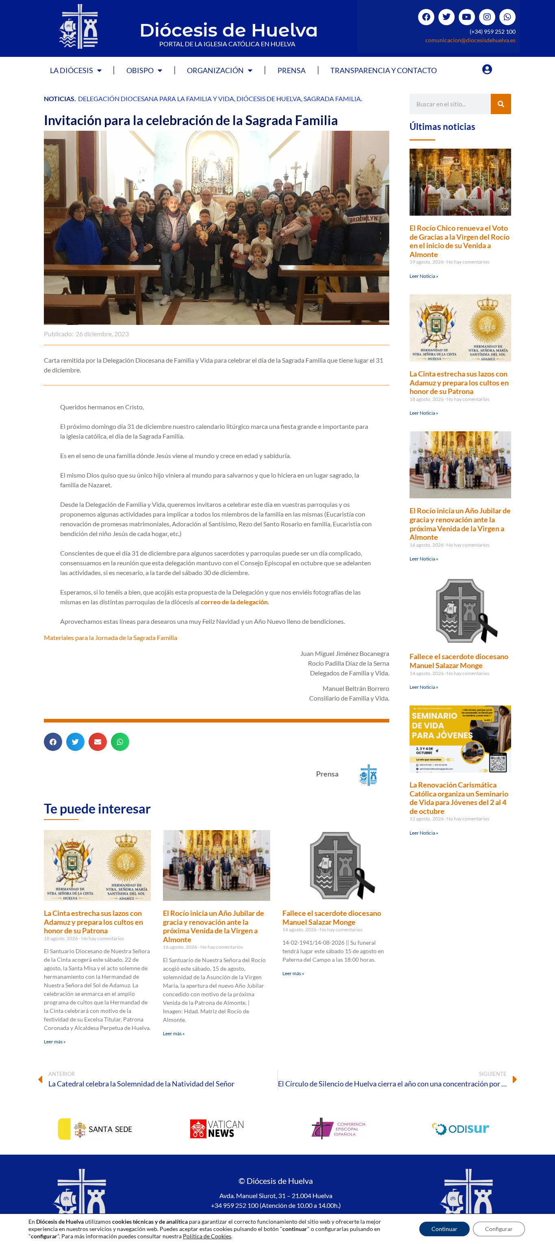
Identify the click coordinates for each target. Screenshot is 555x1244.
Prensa (292, 70)
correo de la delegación (234, 602)
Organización (215, 70)
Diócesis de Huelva (228, 30)
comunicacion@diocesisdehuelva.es (470, 40)
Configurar (499, 1228)
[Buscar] (501, 104)
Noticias (59, 98)
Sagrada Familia (332, 98)
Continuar (444, 1228)
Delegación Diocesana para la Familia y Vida (156, 98)
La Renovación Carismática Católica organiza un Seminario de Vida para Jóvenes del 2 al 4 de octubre (459, 798)
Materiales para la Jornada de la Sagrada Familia (110, 637)
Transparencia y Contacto (383, 70)
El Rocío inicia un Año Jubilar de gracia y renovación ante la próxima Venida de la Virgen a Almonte (213, 926)
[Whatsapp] (507, 17)
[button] (53, 742)
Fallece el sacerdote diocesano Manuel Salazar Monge (331, 917)
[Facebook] (426, 17)
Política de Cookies (207, 1236)
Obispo (140, 70)
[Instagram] (487, 17)
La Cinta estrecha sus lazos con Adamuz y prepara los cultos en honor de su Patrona (93, 922)
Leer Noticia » (424, 276)
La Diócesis (71, 70)
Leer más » (55, 1041)
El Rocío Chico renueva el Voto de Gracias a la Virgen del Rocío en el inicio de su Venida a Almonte (459, 241)
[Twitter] (446, 17)
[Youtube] (467, 17)
